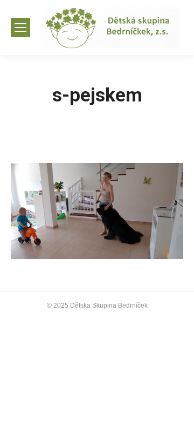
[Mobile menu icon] (20, 27)
